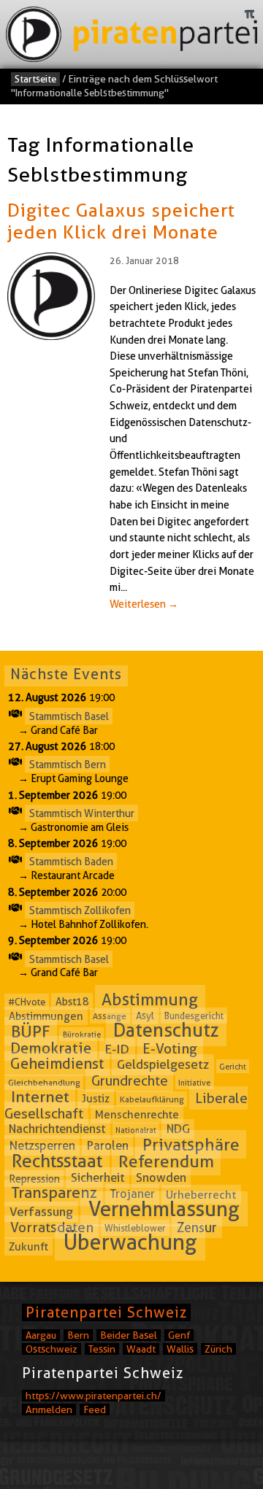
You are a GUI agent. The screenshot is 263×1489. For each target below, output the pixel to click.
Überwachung (130, 1243)
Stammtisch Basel (69, 716)
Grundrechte (129, 1080)
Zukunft (28, 1246)
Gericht (232, 1066)
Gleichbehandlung (44, 1082)
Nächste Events (66, 674)
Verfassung (41, 1211)
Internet (40, 1097)
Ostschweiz (51, 1349)
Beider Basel (128, 1335)
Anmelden (49, 1409)
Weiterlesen (144, 604)
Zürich (218, 1349)
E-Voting (169, 1048)
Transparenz (54, 1193)
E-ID (116, 1048)
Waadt (141, 1349)
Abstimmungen (46, 1015)
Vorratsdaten (52, 1226)
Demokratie (50, 1048)
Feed (94, 1409)
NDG (178, 1129)
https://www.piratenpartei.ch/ (93, 1395)
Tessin (101, 1349)
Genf (179, 1335)
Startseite (35, 79)
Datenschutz (166, 1030)
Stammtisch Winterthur (81, 813)
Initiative (194, 1083)
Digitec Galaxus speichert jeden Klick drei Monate (121, 221)
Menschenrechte (137, 1114)
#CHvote (26, 1002)
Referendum (166, 1161)
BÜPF (30, 1031)
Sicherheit (97, 1177)
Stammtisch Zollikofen (80, 910)
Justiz (96, 1098)
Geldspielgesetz (163, 1064)
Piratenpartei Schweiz (106, 1312)
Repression (34, 1178)
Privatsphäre (191, 1144)
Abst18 (72, 1002)
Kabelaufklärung (152, 1099)
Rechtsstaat (57, 1161)
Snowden (161, 1178)
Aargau (41, 1335)
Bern (78, 1335)
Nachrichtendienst (57, 1129)
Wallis (180, 1349)
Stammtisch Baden (71, 861)
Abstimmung (150, 999)
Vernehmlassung (164, 1208)
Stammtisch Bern (67, 764)
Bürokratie (82, 1034)
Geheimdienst (57, 1063)
